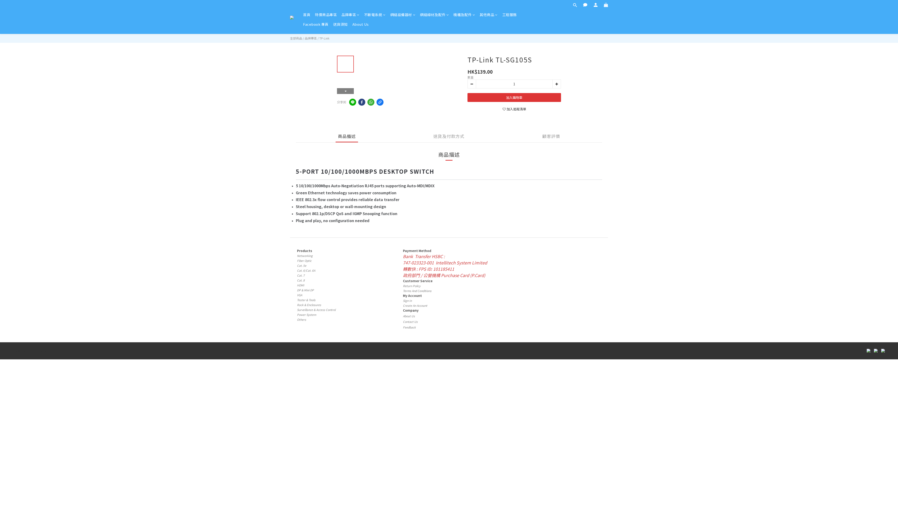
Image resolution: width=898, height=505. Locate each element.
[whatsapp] (370, 102)
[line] (352, 102)
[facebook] (361, 102)
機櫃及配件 (462, 14)
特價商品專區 (326, 14)
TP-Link (324, 38)
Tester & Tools (306, 300)
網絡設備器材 (401, 14)
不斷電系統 (373, 14)
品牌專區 (348, 14)
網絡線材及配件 (432, 14)
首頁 (306, 14)
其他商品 (487, 14)
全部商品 (296, 38)
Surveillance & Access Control (316, 310)
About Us (360, 24)
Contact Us (410, 322)
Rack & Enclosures (309, 305)
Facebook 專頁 (316, 24)
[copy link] (380, 102)
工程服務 (509, 14)
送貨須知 (340, 24)
